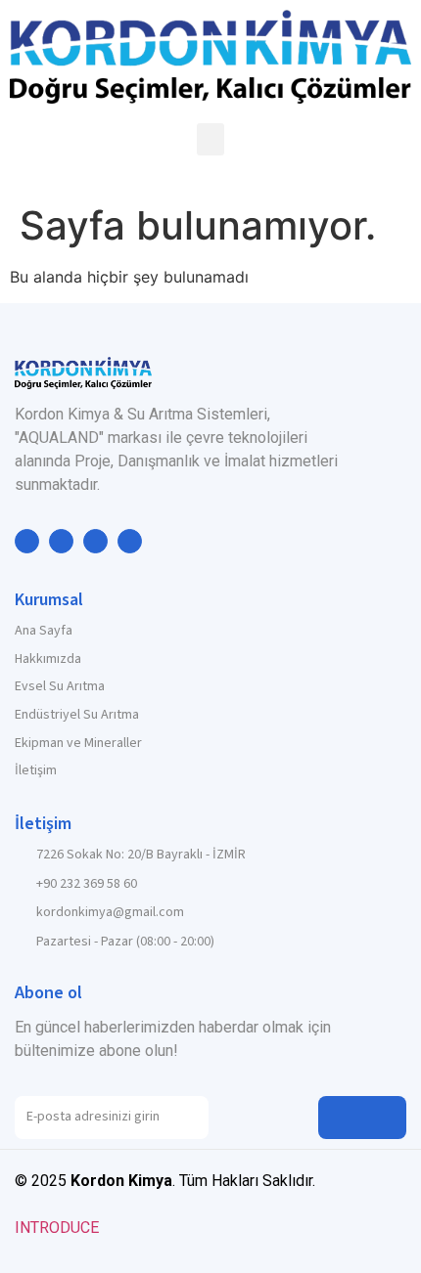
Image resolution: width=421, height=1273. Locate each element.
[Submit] (362, 1117)
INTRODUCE (57, 1227)
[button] (210, 139)
